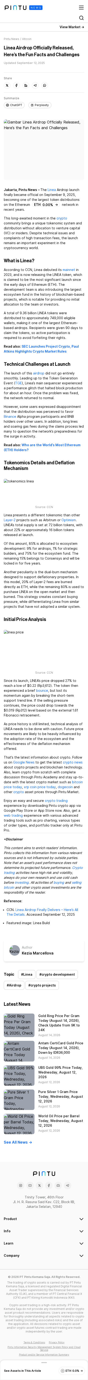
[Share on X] (7, 85)
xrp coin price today (40, 787)
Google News (23, 762)
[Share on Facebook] (16, 85)
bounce (42, 690)
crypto (62, 218)
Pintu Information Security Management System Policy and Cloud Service (44, 1348)
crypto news (73, 762)
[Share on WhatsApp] (44, 85)
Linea (52, 190)
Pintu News (11, 39)
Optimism (68, 520)
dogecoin (65, 787)
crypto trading (56, 801)
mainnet (69, 270)
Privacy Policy (57, 1342)
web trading (13, 815)
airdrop (38, 373)
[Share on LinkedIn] (26, 85)
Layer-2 (9, 520)
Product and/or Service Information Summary (44, 1354)
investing (22, 882)
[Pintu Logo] (23, 7)
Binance (10, 416)
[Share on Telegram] (35, 85)
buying (59, 882)
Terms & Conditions (34, 1342)
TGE (18, 383)
